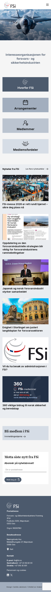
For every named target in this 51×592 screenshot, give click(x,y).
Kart (11, 549)
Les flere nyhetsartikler (35, 169)
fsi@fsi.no (18, 560)
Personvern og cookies (16, 570)
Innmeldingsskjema (13, 436)
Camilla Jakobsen (19, 587)
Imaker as (40, 587)
